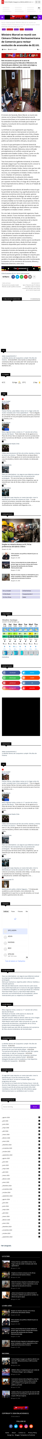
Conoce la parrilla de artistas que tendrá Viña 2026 (18, 1087)
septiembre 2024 (21, 1196)
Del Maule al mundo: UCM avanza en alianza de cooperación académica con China (17, 1015)
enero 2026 (21, 1141)
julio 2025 (21, 1162)
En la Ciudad (6, 401)
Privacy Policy (32, 1433)
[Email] (30, 277)
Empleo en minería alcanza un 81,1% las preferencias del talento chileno (16, 545)
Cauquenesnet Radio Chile (10, 444)
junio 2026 (21, 1124)
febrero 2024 (21, 1220)
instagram (12, 688)
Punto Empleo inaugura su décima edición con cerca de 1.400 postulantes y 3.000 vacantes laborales (25, 1361)
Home (7, 1433)
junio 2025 (21, 1165)
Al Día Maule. (6, 422)
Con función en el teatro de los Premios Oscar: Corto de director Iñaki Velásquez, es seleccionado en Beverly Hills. (21, 1084)
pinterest (13, 683)
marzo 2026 (21, 1134)
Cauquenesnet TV (7, 879)
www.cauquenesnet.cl (9, 356)
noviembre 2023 (21, 1230)
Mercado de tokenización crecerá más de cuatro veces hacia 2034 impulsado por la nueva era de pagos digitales (21, 987)
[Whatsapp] (21, 277)
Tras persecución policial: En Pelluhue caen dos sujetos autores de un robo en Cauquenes (20, 1052)
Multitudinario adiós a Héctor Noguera (14, 889)
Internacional (10, 22)
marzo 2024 (21, 1216)
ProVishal (32, 1435)
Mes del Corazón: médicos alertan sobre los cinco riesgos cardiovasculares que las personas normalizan (20, 1018)
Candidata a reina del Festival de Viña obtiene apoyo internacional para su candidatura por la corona (19, 1090)
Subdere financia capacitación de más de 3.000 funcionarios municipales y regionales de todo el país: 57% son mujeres (25, 1394)
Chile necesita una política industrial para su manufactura (24, 554)
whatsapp (12, 678)
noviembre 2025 (21, 1148)
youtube (32, 688)
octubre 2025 (21, 1151)
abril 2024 (21, 1213)
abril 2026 (21, 1131)
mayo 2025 (21, 1168)
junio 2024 (21, 1206)
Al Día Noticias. (7, 465)
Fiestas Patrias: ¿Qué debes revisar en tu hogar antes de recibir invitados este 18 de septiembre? (20, 412)
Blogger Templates (21, 1435)
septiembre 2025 (21, 1155)
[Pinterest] (26, 277)
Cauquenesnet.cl (27, 594)
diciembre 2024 (21, 1186)
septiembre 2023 (21, 1237)
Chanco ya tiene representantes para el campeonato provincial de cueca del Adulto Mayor (19, 1048)
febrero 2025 (21, 1179)
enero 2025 (21, 1182)
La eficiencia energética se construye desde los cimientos (20, 990)
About (14, 1433)
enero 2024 (21, 1223)
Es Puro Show (6, 488)
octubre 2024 (21, 1192)
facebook (13, 673)
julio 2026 (21, 1121)
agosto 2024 (21, 1199)
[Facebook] (13, 277)
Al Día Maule (6, 594)
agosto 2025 (21, 1158)
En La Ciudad (7, 591)
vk (32, 683)
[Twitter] (17, 277)
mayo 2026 (21, 1128)
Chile (3, 29)
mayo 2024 (21, 1209)
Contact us (21, 1433)
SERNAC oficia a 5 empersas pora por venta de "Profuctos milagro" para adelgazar (25, 1371)
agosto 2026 (21, 1117)
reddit (32, 678)
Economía (10, 29)
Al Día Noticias (27, 591)
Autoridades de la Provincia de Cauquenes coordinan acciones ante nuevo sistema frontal (19, 1056)
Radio (24, 597)
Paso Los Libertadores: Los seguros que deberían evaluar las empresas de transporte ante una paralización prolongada (20, 476)
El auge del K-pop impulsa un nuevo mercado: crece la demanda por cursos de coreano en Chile (20, 498)
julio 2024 (21, 1203)
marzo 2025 (21, 1175)
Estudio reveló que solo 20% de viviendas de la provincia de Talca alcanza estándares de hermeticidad (20, 1028)
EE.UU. (16, 29)
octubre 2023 (21, 1233)
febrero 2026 (21, 1138)
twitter (32, 673)
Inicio (3, 22)
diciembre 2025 (21, 1145)
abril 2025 (21, 1172)
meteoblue (5, 657)
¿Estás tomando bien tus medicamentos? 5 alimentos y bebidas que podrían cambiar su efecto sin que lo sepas (24, 1295)
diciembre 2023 (21, 1226)
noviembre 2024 (21, 1189)
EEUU (21, 29)
